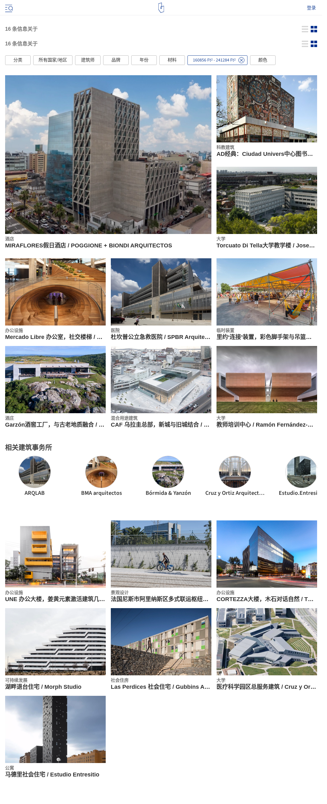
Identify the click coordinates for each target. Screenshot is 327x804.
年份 (144, 60)
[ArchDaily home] (161, 8)
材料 (172, 60)
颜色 (262, 60)
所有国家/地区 (53, 60)
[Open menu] (8, 7)
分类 (17, 60)
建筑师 (88, 60)
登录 (311, 7)
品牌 (115, 60)
